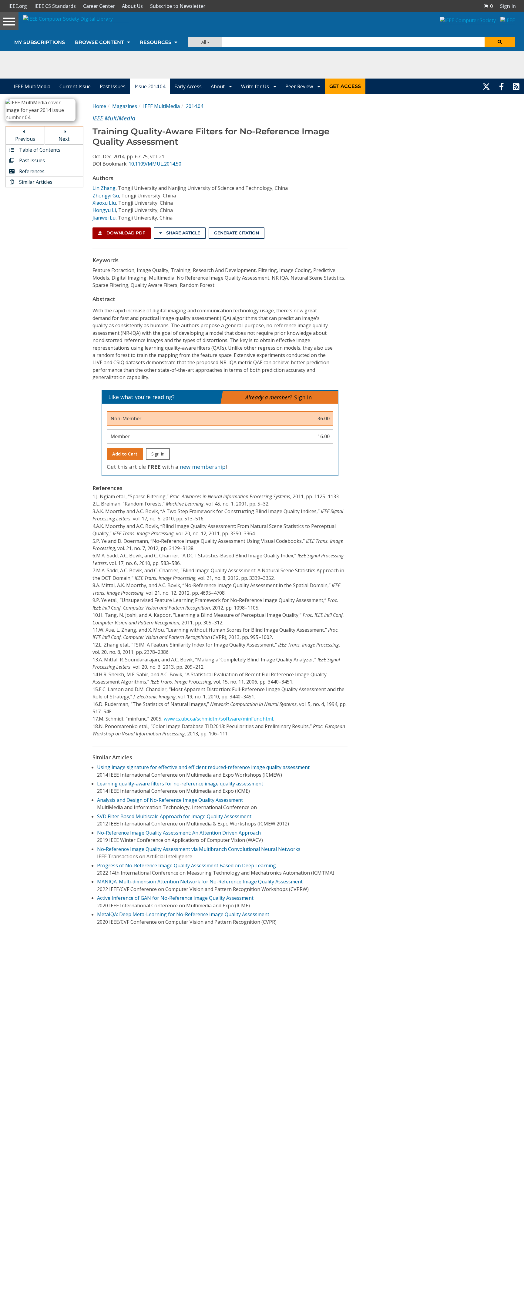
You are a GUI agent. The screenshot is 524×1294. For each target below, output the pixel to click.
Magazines (124, 106)
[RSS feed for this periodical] (516, 86)
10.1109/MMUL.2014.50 (155, 163)
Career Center (99, 6)
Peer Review (299, 86)
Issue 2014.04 (150, 86)
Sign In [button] (508, 6)
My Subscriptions (39, 42)
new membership (203, 466)
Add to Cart (124, 454)
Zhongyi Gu (105, 195)
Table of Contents (39, 149)
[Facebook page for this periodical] (502, 86)
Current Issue (75, 86)
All (204, 42)
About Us (132, 6)
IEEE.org (17, 6)
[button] (488, 6)
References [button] (31, 171)
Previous (25, 139)
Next (64, 139)
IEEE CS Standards (55, 6)
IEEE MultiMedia (32, 86)
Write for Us (255, 86)
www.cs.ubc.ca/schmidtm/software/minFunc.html (218, 718)
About (218, 86)
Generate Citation (236, 233)
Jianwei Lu (104, 217)
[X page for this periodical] (486, 86)
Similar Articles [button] (35, 182)
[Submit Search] (500, 42)
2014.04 (194, 106)
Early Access (188, 86)
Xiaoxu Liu (104, 203)
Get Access (345, 86)
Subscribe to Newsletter (177, 6)
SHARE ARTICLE (182, 233)
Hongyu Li (104, 210)
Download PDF (125, 233)
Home (99, 106)
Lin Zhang (104, 188)
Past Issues (113, 86)
